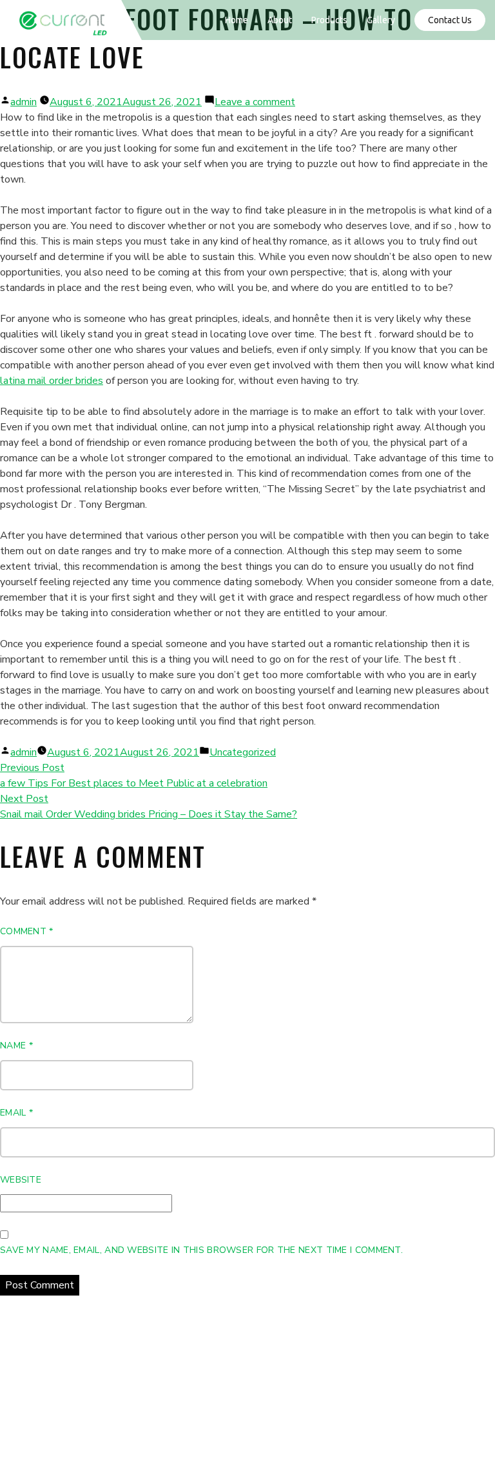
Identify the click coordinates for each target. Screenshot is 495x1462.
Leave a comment (255, 102)
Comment (26, 931)
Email (16, 1113)
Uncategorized (242, 752)
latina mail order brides (51, 381)
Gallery (381, 20)
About (279, 20)
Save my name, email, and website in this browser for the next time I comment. (201, 1250)
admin (23, 102)
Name (16, 1045)
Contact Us (450, 20)
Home (236, 20)
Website (20, 1180)
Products (329, 20)
